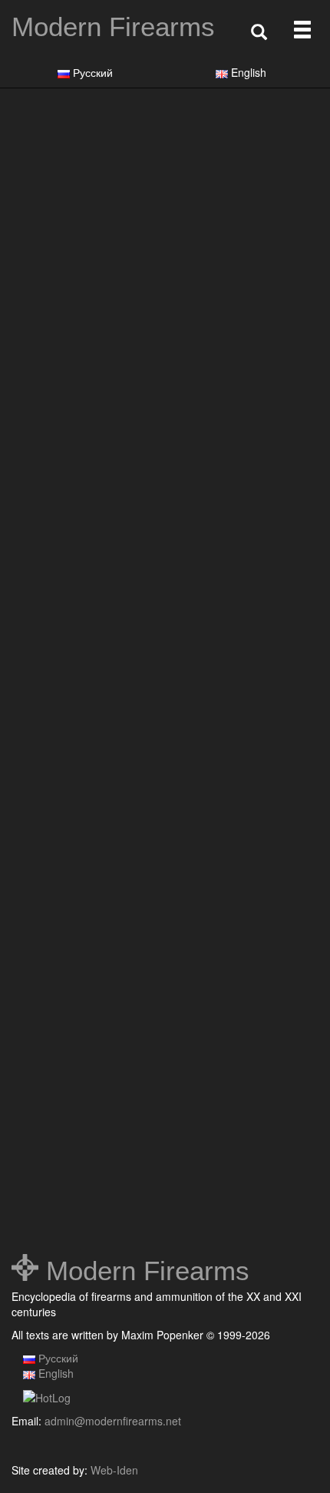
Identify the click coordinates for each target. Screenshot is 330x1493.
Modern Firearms (113, 26)
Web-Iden (114, 1470)
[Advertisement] (165, 286)
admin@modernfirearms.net (113, 1420)
